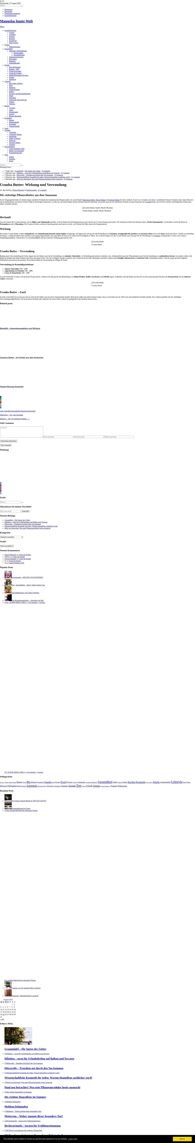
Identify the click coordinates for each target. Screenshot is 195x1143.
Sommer (64, 786)
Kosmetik (12, 124)
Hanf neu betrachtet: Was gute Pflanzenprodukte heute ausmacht (40, 179)
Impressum (8, 9)
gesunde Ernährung (92, 782)
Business (12, 88)
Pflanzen (3, 786)
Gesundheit (9, 49)
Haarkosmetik (14, 122)
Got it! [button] (182, 1139)
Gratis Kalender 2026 (16, 149)
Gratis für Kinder (15, 71)
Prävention (13, 59)
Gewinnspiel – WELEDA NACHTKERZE (27, 577)
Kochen (12, 37)
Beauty (11, 120)
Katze (11, 161)
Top (78, 785)
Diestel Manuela (10, 555)
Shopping (12, 98)
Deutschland (13, 112)
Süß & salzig (13, 43)
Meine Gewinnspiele (16, 151)
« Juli (2, 1019)
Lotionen (157, 236)
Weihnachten (122, 786)
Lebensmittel (165, 782)
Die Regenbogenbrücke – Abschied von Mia (28, 600)
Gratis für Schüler (15, 73)
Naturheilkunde (19, 55)
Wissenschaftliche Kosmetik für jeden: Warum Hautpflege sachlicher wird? (43, 177)
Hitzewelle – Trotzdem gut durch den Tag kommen (35, 175)
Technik (7, 130)
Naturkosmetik (14, 126)
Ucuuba (148, 202)
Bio (9, 411)
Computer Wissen (15, 134)
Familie (48, 782)
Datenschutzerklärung (12, 13)
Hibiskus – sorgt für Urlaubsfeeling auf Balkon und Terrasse (38, 173)
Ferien (57, 782)
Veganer (32, 411)
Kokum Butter (114, 200)
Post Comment (6, 445)
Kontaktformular (10, 16)
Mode (11, 96)
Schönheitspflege (41, 786)
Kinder (7, 65)
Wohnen (12, 104)
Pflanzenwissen (14, 47)
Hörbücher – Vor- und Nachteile (11, 415)
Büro (11, 85)
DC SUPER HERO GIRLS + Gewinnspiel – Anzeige (24, 772)
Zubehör (12, 145)
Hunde (11, 157)
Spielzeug (12, 79)
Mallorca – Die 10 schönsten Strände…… (15, 419)
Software (12, 141)
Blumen (34, 782)
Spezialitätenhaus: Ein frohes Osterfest (25, 593)
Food (63, 782)
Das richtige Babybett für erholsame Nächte (20, 980)
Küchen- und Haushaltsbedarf (19, 94)
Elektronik (12, 136)
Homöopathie (18, 53)
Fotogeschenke (14, 90)
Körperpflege (149, 782)
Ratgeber (12, 61)
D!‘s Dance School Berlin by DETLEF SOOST (29, 801)
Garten (7, 45)
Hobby (11, 92)
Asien (11, 110)
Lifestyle (8, 81)
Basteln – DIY (14, 69)
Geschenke (81, 782)
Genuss (11, 33)
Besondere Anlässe (16, 83)
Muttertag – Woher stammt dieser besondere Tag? (34, 1116)
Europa (11, 114)
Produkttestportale (15, 153)
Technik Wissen (14, 143)
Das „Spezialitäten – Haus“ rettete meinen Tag (28, 585)
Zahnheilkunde (14, 63)
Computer (12, 132)
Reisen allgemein (15, 116)
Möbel (184, 782)
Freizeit (69, 782)
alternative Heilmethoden (18, 51)
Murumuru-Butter (88, 200)
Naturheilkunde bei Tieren (21, 809)
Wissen (11, 102)
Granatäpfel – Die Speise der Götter (27, 171)
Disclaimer (8, 11)
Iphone (120, 782)
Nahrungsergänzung (16, 57)
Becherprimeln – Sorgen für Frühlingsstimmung (33, 1125)
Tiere (6, 155)
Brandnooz (40, 782)
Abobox (2, 782)
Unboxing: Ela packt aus (18, 100)
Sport (6, 128)
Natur (188, 782)
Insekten (12, 159)
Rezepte (12, 39)
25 (3, 1014)
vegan (27, 411)
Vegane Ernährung (105, 786)
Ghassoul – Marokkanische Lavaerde (25, 996)
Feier (53, 782)
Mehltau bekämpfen (16, 1106)
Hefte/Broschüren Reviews (18, 75)
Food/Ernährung (10, 30)
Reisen (7, 106)
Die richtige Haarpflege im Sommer (25, 1096)
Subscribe (25, 511)
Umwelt (84, 786)
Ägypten (12, 108)
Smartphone (57, 786)
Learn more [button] (72, 1139)
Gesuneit (22, 411)
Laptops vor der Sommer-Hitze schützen (26, 988)
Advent (7, 782)
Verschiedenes (10, 147)
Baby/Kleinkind (14, 67)
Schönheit (8, 118)
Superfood (12, 41)
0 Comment (46, 171)
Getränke (12, 35)
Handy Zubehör (14, 138)
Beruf (24, 782)
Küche (156, 782)
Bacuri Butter (101, 200)
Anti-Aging (4, 411)
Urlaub (89, 786)
